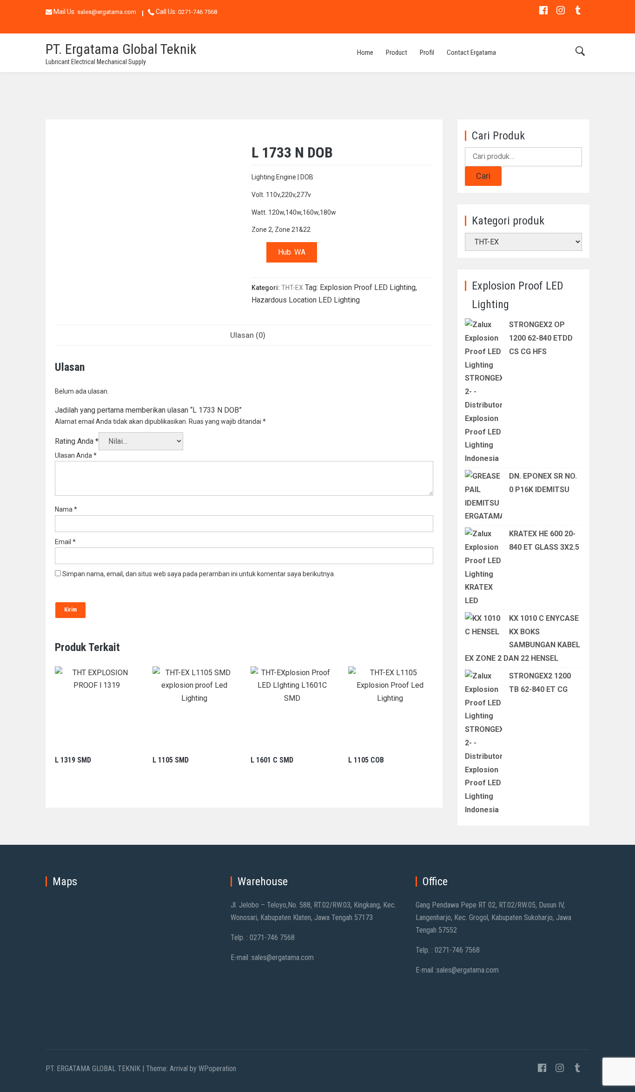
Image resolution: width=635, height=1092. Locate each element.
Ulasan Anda (76, 455)
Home (365, 52)
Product (396, 52)
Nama (66, 509)
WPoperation (217, 1068)
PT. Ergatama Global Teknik (121, 49)
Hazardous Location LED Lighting (305, 300)
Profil (427, 52)
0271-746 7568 (197, 11)
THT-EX (292, 287)
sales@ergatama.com (106, 11)
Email (65, 542)
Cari (483, 176)
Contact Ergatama (471, 52)
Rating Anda (77, 441)
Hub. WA (291, 252)
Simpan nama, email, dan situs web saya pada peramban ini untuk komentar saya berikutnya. (198, 574)
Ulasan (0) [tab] (247, 335)
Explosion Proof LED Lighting (368, 287)
